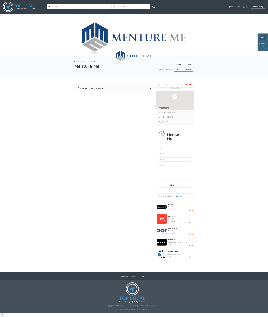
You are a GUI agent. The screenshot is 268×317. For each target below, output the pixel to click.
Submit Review (185, 69)
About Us (124, 276)
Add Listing (259, 7)
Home (76, 62)
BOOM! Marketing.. (175, 228)
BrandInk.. (172, 239)
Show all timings (175, 87)
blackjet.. (171, 204)
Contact (134, 276)
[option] (134, 34)
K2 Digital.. (172, 216)
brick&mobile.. (173, 251)
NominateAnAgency (262, 46)
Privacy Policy (153, 306)
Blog (238, 7)
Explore (230, 7)
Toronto (83, 62)
